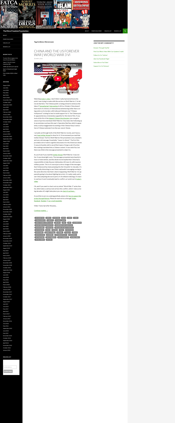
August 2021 (6, 190)
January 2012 (6, 350)
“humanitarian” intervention (48, 106)
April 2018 (6, 282)
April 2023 (6, 148)
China (76, 217)
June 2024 (6, 126)
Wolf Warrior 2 (63, 237)
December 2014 (7, 335)
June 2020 (6, 224)
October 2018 (7, 267)
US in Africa (72, 234)
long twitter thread (43, 135)
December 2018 (7, 263)
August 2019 (6, 248)
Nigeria (55, 230)
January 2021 (6, 207)
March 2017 (6, 314)
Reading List (117, 31)
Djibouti (50, 220)
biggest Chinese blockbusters (59, 118)
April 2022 (6, 170)
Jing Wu (57, 222)
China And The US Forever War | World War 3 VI (56, 53)
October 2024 (7, 122)
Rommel (60, 232)
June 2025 (6, 107)
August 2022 (6, 163)
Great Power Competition (44, 222)
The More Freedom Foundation (16, 31)
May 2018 (5, 280)
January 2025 (6, 114)
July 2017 (5, 304)
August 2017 (6, 301)
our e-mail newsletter (55, 201)
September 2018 (7, 270)
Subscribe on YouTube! (101, 62)
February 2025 (7, 112)
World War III (40, 239)
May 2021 (5, 197)
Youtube (43, 201)
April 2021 (6, 199)
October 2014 (7, 338)
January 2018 (6, 289)
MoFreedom (77, 222)
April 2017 (6, 311)
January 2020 (6, 236)
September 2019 (7, 246)
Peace (61, 230)
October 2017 (7, 297)
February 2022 (7, 175)
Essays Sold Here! (97, 31)
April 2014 (6, 343)
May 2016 (5, 326)
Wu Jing (49, 239)
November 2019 (7, 241)
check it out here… (69, 191)
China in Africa (40, 220)
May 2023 (5, 146)
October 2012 (7, 348)
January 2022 (6, 177)
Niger (48, 230)
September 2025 (7, 105)
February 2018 (7, 287)
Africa (49, 217)
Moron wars (40, 227)
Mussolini (50, 227)
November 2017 (7, 294)
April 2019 (6, 253)
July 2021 (5, 192)
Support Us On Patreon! (101, 66)
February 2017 (7, 316)
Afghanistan (40, 217)
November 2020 (7, 212)
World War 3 (75, 237)
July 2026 (5, 88)
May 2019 (5, 250)
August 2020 (6, 219)
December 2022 (7, 156)
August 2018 (6, 272)
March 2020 (6, 231)
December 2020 (7, 209)
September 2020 (7, 216)
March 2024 (6, 131)
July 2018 (5, 275)
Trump (75, 232)
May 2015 (5, 333)
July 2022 (5, 165)
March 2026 (6, 97)
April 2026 (6, 95)
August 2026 (6, 85)
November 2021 (7, 182)
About (87, 31)
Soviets (67, 232)
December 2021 (7, 180)
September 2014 (7, 340)
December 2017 (7, 292)
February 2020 (7, 233)
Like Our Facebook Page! (101, 59)
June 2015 (6, 331)
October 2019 (7, 243)
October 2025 (7, 102)
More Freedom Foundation (44, 225)
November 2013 (7, 345)
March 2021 (6, 202)
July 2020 (5, 221)
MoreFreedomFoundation (64, 225)
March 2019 (6, 255)
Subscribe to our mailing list (10, 362)
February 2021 (7, 204)
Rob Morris (39, 232)
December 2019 (7, 238)
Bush (63, 217)
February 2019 (7, 258)
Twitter (73, 198)
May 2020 (5, 226)
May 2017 (5, 309)
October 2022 (7, 158)
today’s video (45, 99)
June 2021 (6, 195)
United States (40, 234)
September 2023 (7, 139)
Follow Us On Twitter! (101, 55)
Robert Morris (50, 232)
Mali (64, 222)
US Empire (50, 234)
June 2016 (6, 323)
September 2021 (7, 187)
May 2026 (5, 92)
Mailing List (108, 31)
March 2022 (6, 173)
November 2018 (7, 265)
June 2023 (6, 143)
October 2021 (7, 185)
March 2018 (6, 284)
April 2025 (6, 109)
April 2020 (6, 229)
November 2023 (7, 136)
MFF (69, 222)
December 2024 (7, 117)
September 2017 (7, 299)
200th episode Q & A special (10, 66)
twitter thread (58, 155)
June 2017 (6, 306)
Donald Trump (60, 220)
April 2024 (6, 129)
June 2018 (6, 277)
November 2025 (7, 100)
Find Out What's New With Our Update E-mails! (109, 51)
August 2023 (6, 141)
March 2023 (6, 151)
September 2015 (7, 328)
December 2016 (7, 321)
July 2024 (5, 124)
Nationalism (40, 230)
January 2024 (6, 134)
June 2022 (6, 168)
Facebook (37, 201)
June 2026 (6, 90)
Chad (69, 217)
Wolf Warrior (51, 237)
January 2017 (6, 318)
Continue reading (41, 211)
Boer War (56, 217)
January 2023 (6, 153)
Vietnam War (40, 237)
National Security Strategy (64, 227)
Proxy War (69, 230)
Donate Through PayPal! (101, 48)
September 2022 (7, 160)
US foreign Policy (60, 234)
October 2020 (7, 214)
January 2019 (6, 260)
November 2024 (7, 119)
